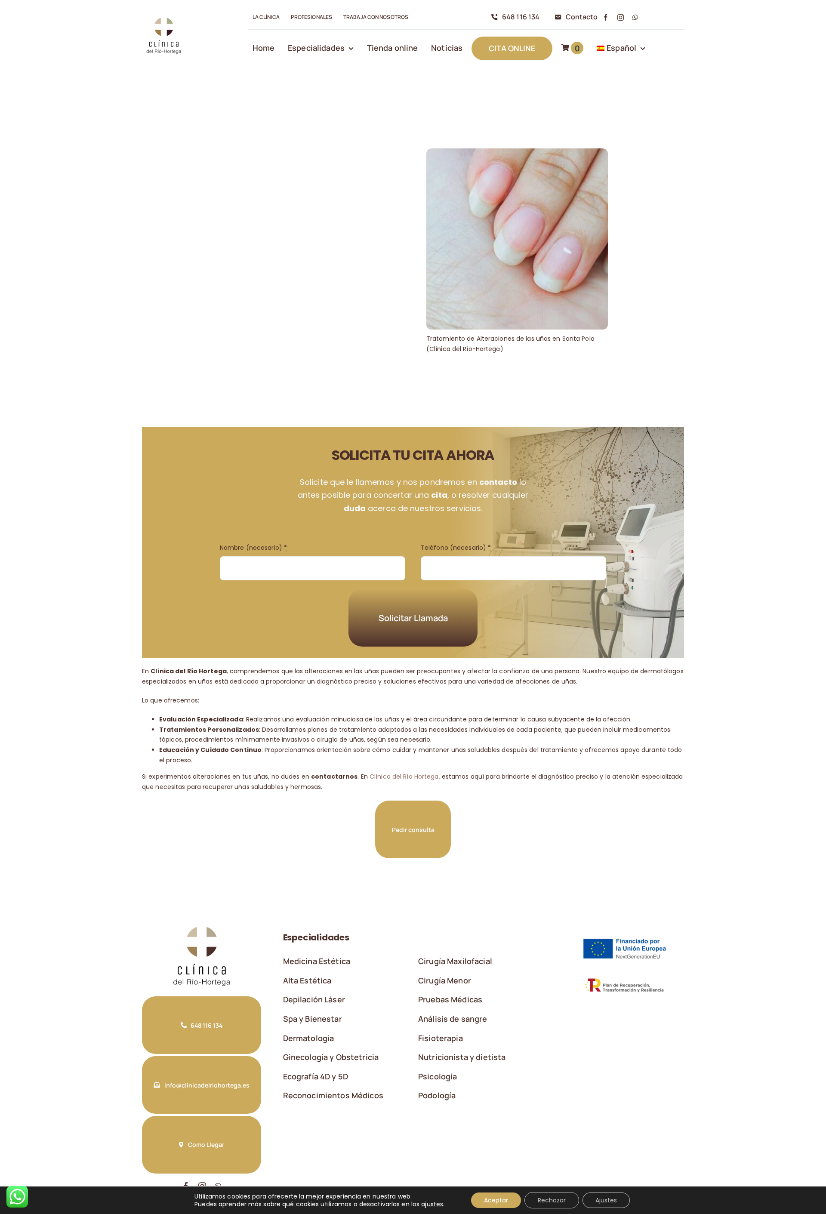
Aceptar (496, 1200)
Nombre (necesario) (253, 547)
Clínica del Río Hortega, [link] (404, 776)
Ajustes (606, 1200)
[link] (163, 17)
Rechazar (552, 1200)
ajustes (432, 1204)
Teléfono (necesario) (456, 547)
